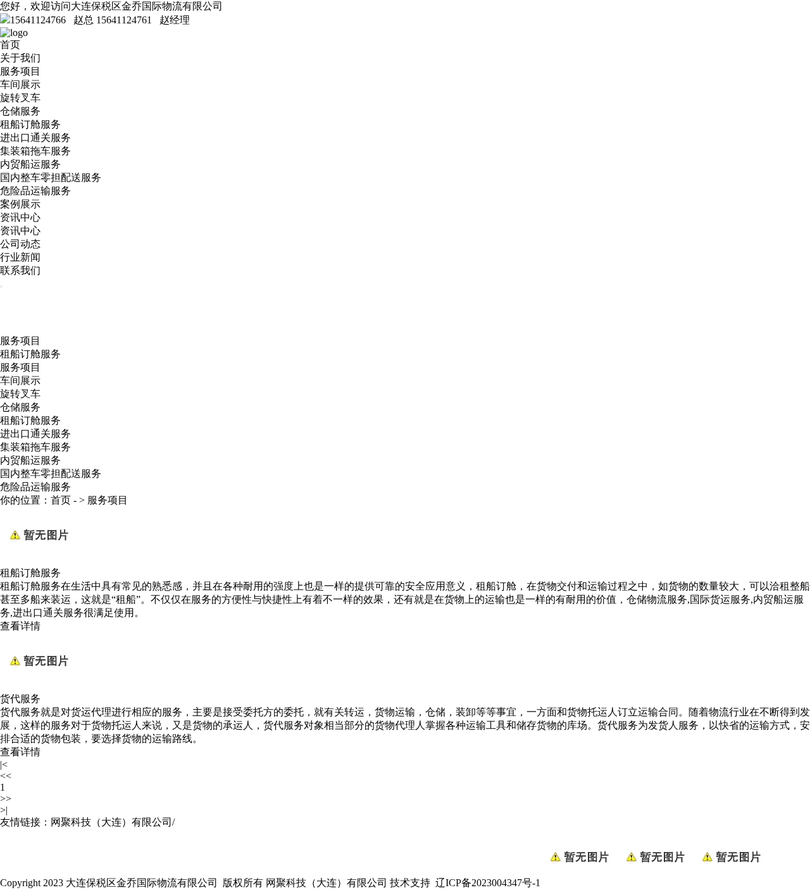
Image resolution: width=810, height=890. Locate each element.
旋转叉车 (20, 97)
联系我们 (20, 270)
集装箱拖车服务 (35, 150)
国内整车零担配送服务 (50, 177)
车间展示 (20, 84)
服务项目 (20, 71)
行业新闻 (20, 257)
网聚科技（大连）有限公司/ (113, 822)
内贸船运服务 (30, 164)
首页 (10, 44)
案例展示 (20, 204)
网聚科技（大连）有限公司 (326, 882)
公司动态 (20, 243)
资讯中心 (20, 217)
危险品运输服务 (35, 190)
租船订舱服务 (30, 124)
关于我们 (20, 58)
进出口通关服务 (35, 137)
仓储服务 (20, 111)
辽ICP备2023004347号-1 (487, 882)
